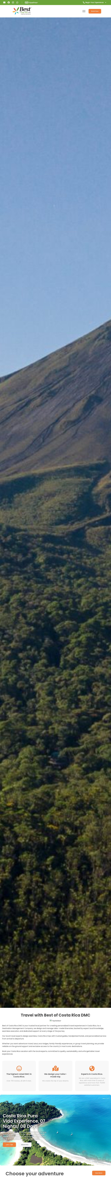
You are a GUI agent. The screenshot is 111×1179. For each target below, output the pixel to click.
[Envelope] (4, 2)
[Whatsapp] (17, 2)
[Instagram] (13, 2)
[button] (84, 11)
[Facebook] (9, 2)
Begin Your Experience (94, 2)
